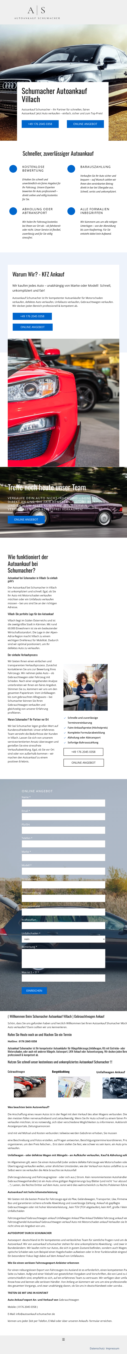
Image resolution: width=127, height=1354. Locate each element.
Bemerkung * (29, 947)
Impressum (112, 1348)
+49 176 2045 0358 (40, 124)
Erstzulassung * (31, 879)
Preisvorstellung (31, 892)
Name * (26, 797)
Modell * (27, 865)
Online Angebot (85, 124)
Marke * (26, 851)
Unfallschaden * (31, 933)
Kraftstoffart (29, 920)
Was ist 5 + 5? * (30, 972)
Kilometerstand (31, 906)
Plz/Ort (26, 824)
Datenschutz (97, 1348)
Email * (26, 811)
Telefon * (27, 838)
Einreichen (34, 990)
